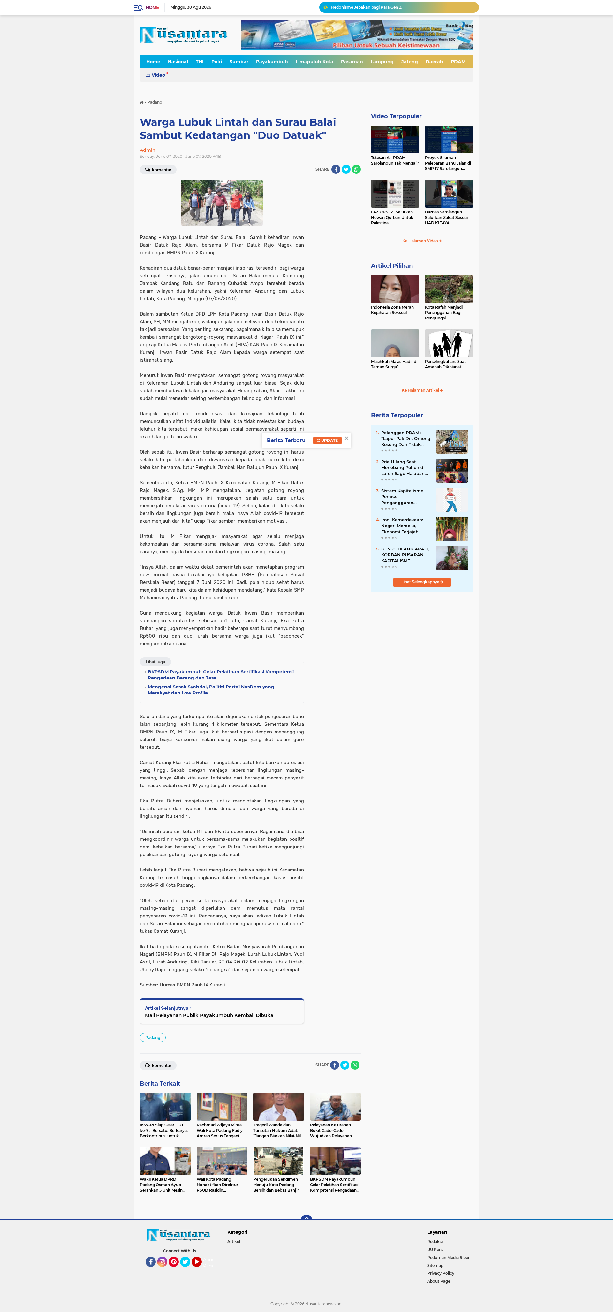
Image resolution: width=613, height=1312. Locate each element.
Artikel (233, 1241)
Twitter (188, 1270)
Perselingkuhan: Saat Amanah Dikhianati (445, 364)
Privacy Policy (440, 1273)
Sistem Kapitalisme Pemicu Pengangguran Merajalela (402, 496)
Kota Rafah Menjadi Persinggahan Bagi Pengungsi (444, 312)
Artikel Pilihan (392, 265)
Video (158, 75)
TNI (200, 62)
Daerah (434, 62)
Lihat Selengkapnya (420, 581)
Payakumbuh (272, 62)
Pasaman (352, 62)
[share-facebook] (335, 169)
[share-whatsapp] (356, 169)
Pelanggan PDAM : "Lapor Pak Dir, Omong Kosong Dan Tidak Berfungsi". (405, 438)
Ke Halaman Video (420, 240)
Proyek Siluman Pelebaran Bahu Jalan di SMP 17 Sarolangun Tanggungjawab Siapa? (448, 163)
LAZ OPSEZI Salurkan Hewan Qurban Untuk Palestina (392, 217)
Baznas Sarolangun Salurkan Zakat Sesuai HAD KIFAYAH (446, 217)
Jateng (409, 62)
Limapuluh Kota (314, 62)
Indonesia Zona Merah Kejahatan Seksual (392, 310)
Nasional (178, 62)
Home (152, 7)
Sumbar (239, 62)
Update (329, 440)
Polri (216, 62)
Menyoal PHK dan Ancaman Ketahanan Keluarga (378, 9)
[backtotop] (306, 1220)
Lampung (382, 62)
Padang (152, 1037)
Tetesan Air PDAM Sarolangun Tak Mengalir (395, 160)
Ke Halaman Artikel (421, 390)
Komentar (161, 169)
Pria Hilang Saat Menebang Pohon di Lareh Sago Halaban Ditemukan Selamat (403, 467)
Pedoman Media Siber (448, 1257)
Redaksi (435, 1241)
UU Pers (435, 1249)
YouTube (201, 1270)
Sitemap (435, 1265)
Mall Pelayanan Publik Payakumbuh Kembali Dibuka (209, 1015)
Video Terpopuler (396, 116)
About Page (210, 1263)
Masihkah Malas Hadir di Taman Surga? (394, 364)
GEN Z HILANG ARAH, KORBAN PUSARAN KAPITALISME (405, 554)
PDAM (458, 62)
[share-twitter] (346, 169)
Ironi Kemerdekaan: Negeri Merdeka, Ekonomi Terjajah (402, 525)
